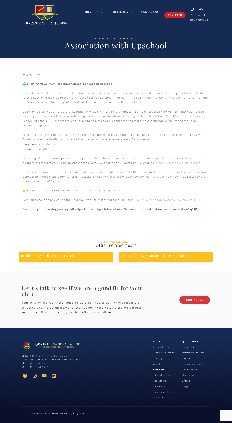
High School (189, 375)
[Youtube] (44, 375)
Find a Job (159, 386)
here (114, 190)
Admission (175, 15)
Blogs (185, 386)
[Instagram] (34, 375)
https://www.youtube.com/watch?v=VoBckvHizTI (160, 199)
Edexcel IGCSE (190, 358)
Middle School (190, 369)
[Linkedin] (54, 375)
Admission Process (164, 375)
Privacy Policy (161, 347)
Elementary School (192, 363)
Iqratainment (123, 11)
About (101, 11)
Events (186, 380)
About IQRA (189, 347)
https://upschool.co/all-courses (178, 162)
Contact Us (150, 11)
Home (89, 11)
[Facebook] (25, 375)
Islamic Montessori (193, 352)
